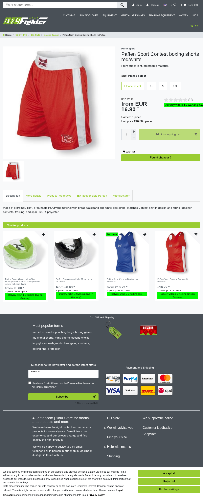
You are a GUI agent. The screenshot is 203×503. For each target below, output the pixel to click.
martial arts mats (43, 332)
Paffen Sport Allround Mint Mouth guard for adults (74, 280)
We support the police (158, 418)
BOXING (35, 35)
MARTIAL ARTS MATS (133, 15)
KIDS (195, 15)
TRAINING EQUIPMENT (162, 15)
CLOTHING (69, 15)
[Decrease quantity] (133, 137)
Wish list (130, 151)
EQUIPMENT (109, 15)
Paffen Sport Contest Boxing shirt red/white (173, 280)
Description (13, 195)
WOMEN (183, 15)
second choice (80, 337)
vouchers (83, 343)
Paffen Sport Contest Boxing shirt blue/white (123, 280)
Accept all (169, 473)
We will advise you (120, 427)
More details (33, 195)
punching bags (64, 332)
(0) (190, 100)
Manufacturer (121, 195)
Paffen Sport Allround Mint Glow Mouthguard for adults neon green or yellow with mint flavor (22, 281)
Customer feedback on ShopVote (158, 431)
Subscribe (62, 396)
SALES (194, 26)
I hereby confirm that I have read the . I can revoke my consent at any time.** (63, 385)
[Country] (165, 5)
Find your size (117, 437)
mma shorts (62, 337)
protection (54, 348)
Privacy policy (97, 495)
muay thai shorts (43, 337)
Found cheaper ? (160, 157)
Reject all (169, 481)
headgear (70, 343)
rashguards (55, 343)
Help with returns (119, 446)
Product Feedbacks (59, 195)
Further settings (169, 489)
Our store (113, 418)
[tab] (13, 196)
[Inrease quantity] (133, 131)
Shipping (109, 317)
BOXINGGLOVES (88, 15)
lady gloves (40, 343)
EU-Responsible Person (92, 195)
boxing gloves (83, 332)
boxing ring (39, 348)
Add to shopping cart (168, 134)
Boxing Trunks (51, 35)
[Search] (122, 5)
